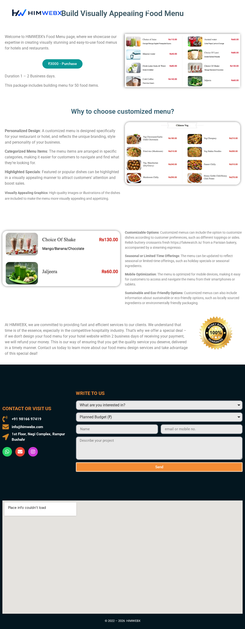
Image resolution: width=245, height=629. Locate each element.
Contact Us (178, 10)
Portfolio (150, 10)
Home (128, 10)
